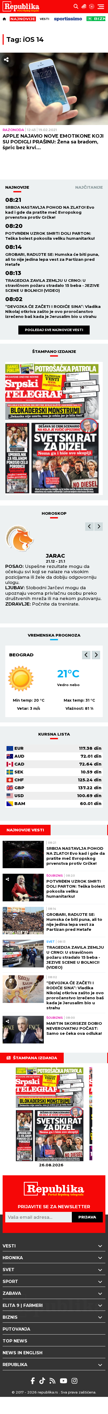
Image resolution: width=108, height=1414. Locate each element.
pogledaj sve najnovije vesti (54, 330)
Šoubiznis (54, 875)
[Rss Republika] (53, 1381)
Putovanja (16, 1329)
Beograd (21, 654)
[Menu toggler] (100, 6)
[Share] (6, 60)
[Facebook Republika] (34, 1381)
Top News (15, 1340)
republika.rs (48, 1392)
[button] (89, 526)
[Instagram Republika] (74, 1381)
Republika (15, 1364)
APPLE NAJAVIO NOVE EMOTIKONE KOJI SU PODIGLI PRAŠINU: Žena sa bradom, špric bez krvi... (53, 142)
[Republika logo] (23, 6)
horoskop (54, 513)
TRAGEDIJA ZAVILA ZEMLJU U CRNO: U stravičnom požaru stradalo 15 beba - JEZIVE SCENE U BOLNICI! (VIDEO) (52, 285)
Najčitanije (89, 187)
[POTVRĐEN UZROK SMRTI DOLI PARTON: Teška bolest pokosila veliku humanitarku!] (23, 887)
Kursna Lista (54, 734)
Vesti (44, 19)
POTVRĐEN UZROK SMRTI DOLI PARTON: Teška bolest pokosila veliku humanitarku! (50, 236)
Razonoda (13, 130)
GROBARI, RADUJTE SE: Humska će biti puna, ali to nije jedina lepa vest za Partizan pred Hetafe (52, 259)
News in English (22, 1352)
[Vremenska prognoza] (84, 6)
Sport (10, 1281)
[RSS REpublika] (64, 1381)
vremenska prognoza (54, 635)
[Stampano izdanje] (54, 428)
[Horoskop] (91, 6)
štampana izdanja (35, 1057)
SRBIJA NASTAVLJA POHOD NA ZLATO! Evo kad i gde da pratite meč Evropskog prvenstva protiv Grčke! (49, 212)
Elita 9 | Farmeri (23, 1305)
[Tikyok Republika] (43, 1381)
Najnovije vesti (25, 829)
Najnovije (17, 187)
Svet (50, 941)
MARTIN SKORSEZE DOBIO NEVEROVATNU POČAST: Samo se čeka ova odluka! (74, 1028)
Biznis (10, 1317)
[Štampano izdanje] (51, 1114)
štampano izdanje (54, 351)
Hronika (13, 1257)
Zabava (12, 1293)
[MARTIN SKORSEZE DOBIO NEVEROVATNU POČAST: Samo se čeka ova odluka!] (23, 1029)
